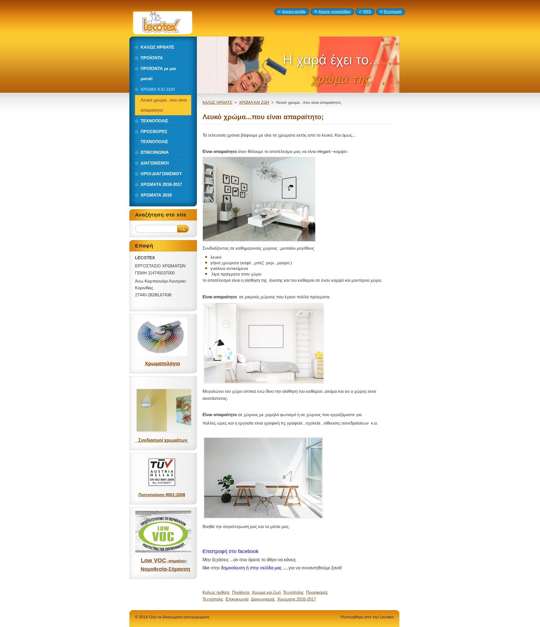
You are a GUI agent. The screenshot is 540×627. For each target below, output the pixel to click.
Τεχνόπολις (293, 592)
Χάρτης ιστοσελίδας (334, 12)
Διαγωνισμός (263, 599)
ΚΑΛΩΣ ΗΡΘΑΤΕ (217, 102)
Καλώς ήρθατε (216, 592)
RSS (367, 12)
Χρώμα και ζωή (266, 592)
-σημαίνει (176, 560)
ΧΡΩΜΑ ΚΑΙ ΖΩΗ (254, 102)
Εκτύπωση (392, 12)
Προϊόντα (241, 592)
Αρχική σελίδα (293, 12)
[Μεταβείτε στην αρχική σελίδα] (162, 32)
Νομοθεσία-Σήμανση (165, 569)
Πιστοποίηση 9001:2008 (161, 494)
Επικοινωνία (237, 599)
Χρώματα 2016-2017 (296, 599)
